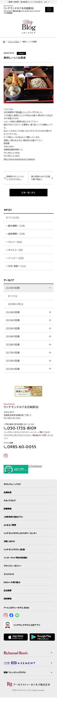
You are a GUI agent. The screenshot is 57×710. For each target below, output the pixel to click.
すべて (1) (12, 296)
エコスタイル (9, 574)
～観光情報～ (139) (15, 225)
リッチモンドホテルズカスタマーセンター (20, 533)
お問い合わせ (9, 541)
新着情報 (8, 508)
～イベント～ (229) (15, 258)
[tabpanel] (28, 391)
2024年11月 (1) (15, 304)
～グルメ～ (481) (14, 241)
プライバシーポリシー (13, 565)
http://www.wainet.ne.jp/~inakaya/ (19, 159)
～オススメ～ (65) (14, 249)
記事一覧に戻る (28, 192)
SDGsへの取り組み (12, 582)
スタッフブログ (10, 500)
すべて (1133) (12, 217)
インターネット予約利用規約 (15, 557)
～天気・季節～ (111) (16, 266)
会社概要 (8, 590)
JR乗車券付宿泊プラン (13, 516)
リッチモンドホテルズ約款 (14, 549)
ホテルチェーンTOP (12, 484)
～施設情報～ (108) (15, 233)
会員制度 (8, 492)
